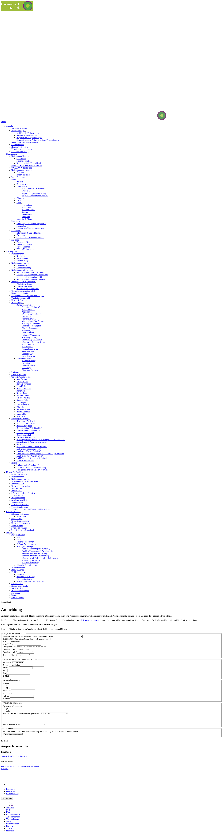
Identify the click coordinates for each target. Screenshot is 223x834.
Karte (19, 539)
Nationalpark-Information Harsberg (31, 279)
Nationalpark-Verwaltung (22, 170)
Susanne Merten (23, 398)
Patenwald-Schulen (19, 528)
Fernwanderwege (24, 358)
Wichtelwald (16, 491)
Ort (4, 673)
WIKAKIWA (16, 488)
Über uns (20, 172)
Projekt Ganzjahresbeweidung (34, 193)
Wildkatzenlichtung (24, 286)
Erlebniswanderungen (20, 514)
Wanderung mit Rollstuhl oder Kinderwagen (40, 558)
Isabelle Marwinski (24, 409)
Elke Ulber (21, 407)
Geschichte (21, 158)
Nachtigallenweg (28, 319)
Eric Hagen (21, 402)
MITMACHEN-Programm (28, 133)
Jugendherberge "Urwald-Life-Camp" (32, 442)
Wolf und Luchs (28, 210)
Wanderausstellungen (20, 590)
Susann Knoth (22, 381)
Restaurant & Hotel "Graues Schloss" (32, 446)
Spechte (25, 212)
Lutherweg (26, 367)
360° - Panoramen (18, 177)
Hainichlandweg (28, 365)
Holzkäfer (26, 217)
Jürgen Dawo (22, 391)
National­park (11, 154)
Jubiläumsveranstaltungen (27, 135)
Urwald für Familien (14, 472)
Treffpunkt (7, 647)
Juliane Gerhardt (23, 412)
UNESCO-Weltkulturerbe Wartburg (31, 467)
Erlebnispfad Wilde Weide (32, 307)
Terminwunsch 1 (10, 649)
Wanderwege (17, 302)
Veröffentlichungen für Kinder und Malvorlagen (30, 509)
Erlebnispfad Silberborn (31, 323)
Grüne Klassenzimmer (20, 521)
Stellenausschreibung (20, 151)
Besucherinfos (22, 258)
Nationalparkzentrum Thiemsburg (30, 272)
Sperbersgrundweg (29, 337)
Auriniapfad (26, 312)
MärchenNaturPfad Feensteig (34, 321)
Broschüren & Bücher (25, 577)
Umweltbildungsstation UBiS (23, 291)
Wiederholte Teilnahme (12, 706)
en (12, 805)
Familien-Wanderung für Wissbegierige (38, 551)
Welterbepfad (27, 347)
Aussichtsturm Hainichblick (28, 289)
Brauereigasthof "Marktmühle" (29, 428)
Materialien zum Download (22, 530)
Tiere (19, 203)
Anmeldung (21, 516)
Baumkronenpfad (18, 254)
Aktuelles (10, 126)
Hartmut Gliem (23, 395)
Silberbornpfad (17, 495)
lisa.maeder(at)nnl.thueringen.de (14, 756)
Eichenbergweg (28, 330)
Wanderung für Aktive (31, 560)
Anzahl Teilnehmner (11, 641)
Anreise (20, 537)
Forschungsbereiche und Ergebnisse (31, 223)
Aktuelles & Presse (19, 128)
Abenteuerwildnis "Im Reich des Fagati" (27, 295)
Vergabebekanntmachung (21, 149)
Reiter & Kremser (18, 374)
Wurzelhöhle (22, 265)
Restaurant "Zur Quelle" (26, 421)
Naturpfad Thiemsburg (31, 335)
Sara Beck (21, 416)
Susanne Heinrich (24, 400)
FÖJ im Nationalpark (25, 249)
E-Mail (6, 676)
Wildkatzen (26, 207)
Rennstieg (26, 363)
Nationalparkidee (23, 161)
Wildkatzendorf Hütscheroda (23, 282)
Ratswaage (21, 444)
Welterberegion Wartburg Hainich (30, 465)
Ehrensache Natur (24, 242)
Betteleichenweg (28, 356)
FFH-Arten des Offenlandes (33, 189)
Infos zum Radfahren (20, 505)
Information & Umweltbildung (29, 233)
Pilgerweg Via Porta (30, 370)
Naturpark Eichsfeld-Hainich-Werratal (26, 165)
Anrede (6, 683)
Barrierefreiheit (17, 597)
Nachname (8, 693)
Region (14, 463)
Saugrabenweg (28, 351)
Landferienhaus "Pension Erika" (30, 456)
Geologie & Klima (24, 219)
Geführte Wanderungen (21, 377)
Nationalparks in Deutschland (29, 163)
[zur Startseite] (152, 119)
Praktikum (15, 230)
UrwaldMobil (16, 518)
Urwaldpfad (26, 316)
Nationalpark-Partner (20, 419)
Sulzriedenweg (28, 333)
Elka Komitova (23, 405)
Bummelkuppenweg (30, 349)
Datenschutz (16, 595)
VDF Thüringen (23, 247)
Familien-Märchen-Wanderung (34, 553)
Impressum (15, 593)
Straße (6, 668)
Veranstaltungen (18, 131)
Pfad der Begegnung (30, 328)
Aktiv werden (17, 588)
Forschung (16, 221)
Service (9, 532)
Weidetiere (26, 191)
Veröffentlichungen (19, 572)
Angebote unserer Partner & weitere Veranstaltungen (38, 140)
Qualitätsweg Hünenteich (32, 340)
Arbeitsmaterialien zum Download (31, 581)
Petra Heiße (21, 386)
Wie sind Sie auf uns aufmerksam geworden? (21, 713)
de (12, 803)
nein (8, 711)
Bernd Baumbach (24, 384)
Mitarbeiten (21, 226)
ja (7, 708)
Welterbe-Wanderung (30, 563)
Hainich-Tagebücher (19, 147)
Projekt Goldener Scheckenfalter (35, 196)
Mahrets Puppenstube (25, 460)
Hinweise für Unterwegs (27, 565)
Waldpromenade (28, 309)
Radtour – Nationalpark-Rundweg (36, 549)
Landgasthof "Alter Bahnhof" (29, 451)
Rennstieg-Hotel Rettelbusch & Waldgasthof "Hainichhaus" (41, 439)
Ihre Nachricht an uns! (12, 724)
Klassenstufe (8, 639)
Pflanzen (20, 198)
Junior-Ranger (17, 502)
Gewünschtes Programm (13, 636)
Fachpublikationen (24, 579)
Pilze (19, 200)
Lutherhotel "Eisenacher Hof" (29, 449)
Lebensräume (27, 205)
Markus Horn (22, 414)
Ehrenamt (15, 240)
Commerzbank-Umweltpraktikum (30, 237)
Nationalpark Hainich (20, 156)
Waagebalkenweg (29, 361)
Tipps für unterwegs (19, 507)
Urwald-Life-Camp (19, 300)
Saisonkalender (17, 144)
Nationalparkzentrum (20, 263)
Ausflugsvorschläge (19, 500)
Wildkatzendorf (17, 484)
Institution (7, 662)
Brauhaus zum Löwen (26, 423)
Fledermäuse (27, 214)
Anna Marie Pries (24, 388)
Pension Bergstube (24, 426)
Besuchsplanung (18, 535)
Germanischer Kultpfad (31, 326)
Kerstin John (22, 393)
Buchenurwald (23, 184)
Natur (14, 179)
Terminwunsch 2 (10, 652)
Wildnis (20, 182)
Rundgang (21, 256)
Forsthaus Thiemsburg (26, 437)
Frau (8, 685)
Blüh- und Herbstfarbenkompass (24, 142)
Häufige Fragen (17, 570)
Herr (8, 688)
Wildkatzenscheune (24, 284)
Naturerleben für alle (19, 293)
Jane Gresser (22, 379)
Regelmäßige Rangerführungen (29, 138)
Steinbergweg (27, 354)
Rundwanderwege (24, 305)
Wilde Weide (22, 186)
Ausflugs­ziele (12, 251)
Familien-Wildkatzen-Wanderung (35, 556)
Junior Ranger (17, 525)
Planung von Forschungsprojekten (30, 228)
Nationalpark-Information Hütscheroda (32, 275)
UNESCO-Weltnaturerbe (21, 168)
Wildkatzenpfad (28, 344)
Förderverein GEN (24, 244)
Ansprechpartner (23, 175)
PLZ (5, 670)
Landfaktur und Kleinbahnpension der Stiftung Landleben (40, 453)
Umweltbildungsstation (20, 486)
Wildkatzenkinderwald (20, 298)
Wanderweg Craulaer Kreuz (33, 342)
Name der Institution (11, 665)
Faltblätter (21, 574)
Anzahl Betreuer (10, 644)
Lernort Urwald (12, 511)
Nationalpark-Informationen (23, 270)
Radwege (15, 372)
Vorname (7, 690)
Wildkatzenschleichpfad (31, 314)
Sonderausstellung (24, 268)
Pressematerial (17, 583)
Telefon (6, 696)
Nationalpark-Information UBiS (29, 277)
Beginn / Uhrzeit (10, 655)
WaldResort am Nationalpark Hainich (32, 458)
